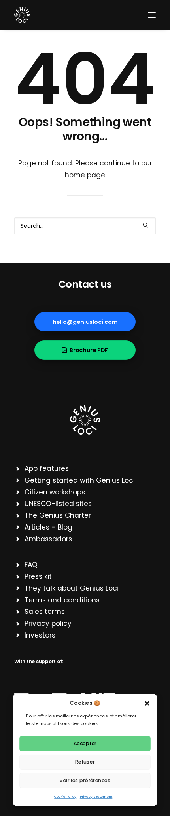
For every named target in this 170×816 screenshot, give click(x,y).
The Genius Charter (58, 515)
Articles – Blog (48, 527)
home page (85, 175)
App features (47, 468)
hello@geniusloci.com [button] (85, 322)
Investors (40, 635)
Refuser (84, 761)
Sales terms (45, 611)
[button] (147, 703)
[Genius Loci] (22, 15)
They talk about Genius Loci (72, 588)
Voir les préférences (84, 780)
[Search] (85, 225)
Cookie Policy (65, 796)
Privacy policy (48, 623)
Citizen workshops (55, 492)
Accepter (85, 743)
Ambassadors (48, 539)
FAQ (31, 564)
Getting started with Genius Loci (80, 480)
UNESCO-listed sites (58, 503)
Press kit (38, 576)
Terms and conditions (62, 600)
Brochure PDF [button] (89, 350)
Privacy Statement (96, 796)
